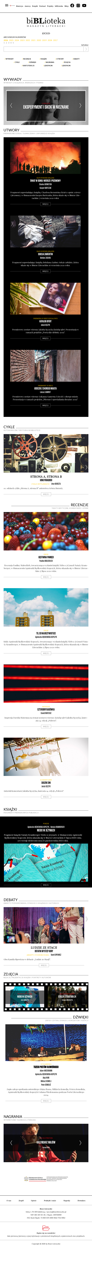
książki (44, 59)
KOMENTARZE (46, 780)
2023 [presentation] (22, 40)
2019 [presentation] (44, 40)
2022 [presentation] (28, 40)
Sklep (66, 6)
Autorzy (28, 6)
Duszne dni (46, 782)
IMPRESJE (46, 707)
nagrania (50, 62)
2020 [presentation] (39, 40)
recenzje (27, 59)
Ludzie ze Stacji (44, 947)
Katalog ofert (45, 321)
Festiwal (42, 6)
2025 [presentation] (11, 40)
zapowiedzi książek (45, 178)
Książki (35, 6)
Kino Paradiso (46, 480)
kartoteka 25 (28, 66)
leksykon (66, 66)
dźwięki (32, 62)
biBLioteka (59, 6)
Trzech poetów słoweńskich (46, 1067)
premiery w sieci (45, 386)
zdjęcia (67, 62)
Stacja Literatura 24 (67, 996)
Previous (11, 106)
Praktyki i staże (50, 1201)
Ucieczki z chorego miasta (45, 388)
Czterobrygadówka (46, 709)
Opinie (33, 1201)
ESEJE (46, 554)
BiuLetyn (19, 6)
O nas (9, 1201)
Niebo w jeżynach (46, 830)
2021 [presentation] (33, 40)
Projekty (50, 6)
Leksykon (48, 66)
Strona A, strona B (46, 477)
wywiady (10, 59)
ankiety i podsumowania (38, 955)
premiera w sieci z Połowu (45, 319)
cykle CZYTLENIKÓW (40, 484)
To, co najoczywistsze (46, 633)
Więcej (45, 204)
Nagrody (66, 1201)
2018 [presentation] (50, 40)
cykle (17, 62)
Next (80, 106)
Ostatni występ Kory (44, 951)
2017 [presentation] (55, 40)
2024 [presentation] (17, 40)
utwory (60, 59)
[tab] (6, 40)
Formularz (81, 1201)
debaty (76, 59)
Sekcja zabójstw (45, 254)
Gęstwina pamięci (46, 557)
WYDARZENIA (46, 1064)
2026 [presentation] (6, 40)
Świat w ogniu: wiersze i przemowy (45, 180)
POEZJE (46, 824)
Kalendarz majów (46, 1142)
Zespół (21, 1201)
